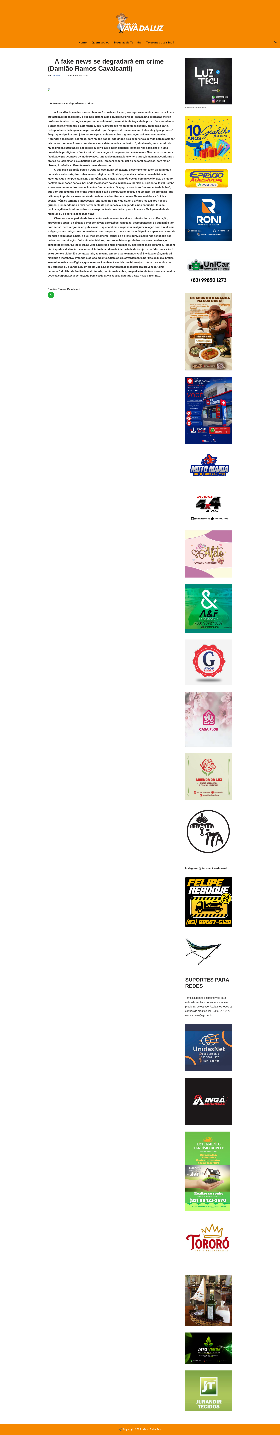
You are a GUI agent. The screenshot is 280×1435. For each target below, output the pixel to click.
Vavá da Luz (58, 75)
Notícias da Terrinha (127, 42)
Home (82, 42)
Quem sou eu (100, 42)
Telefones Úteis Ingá (160, 42)
